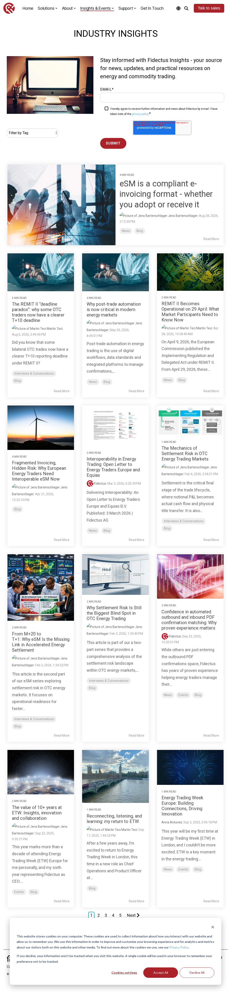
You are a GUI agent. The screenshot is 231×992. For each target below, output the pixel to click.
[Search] (186, 8)
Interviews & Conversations (34, 374)
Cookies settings (124, 972)
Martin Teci (54, 328)
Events (183, 695)
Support (125, 8)
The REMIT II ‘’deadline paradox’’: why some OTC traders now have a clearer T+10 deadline (38, 312)
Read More (211, 239)
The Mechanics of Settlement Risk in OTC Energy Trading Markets (185, 453)
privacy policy (140, 114)
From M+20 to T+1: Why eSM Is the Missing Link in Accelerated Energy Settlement (40, 642)
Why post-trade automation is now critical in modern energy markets (114, 309)
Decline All (196, 972)
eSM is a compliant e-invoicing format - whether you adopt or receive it (166, 194)
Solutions (46, 8)
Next (131, 915)
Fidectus (99, 483)
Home (28, 8)
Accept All (160, 972)
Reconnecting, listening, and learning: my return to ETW (114, 818)
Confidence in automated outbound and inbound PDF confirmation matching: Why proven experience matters (189, 620)
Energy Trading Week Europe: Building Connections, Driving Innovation (182, 806)
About (67, 8)
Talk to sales (209, 8)
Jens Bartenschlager (182, 216)
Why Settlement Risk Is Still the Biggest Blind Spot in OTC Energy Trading (114, 613)
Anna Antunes (172, 822)
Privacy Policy (178, 947)
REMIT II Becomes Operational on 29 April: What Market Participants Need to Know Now (190, 312)
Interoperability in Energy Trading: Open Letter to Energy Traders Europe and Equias (113, 467)
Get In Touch (152, 8)
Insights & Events (95, 8)
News (126, 231)
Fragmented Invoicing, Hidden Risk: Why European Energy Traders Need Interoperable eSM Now (39, 471)
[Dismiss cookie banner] (212, 927)
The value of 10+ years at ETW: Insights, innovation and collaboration (37, 813)
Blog (139, 231)
